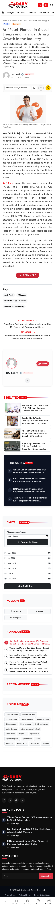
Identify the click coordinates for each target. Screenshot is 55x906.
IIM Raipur (9, 744)
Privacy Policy (10, 895)
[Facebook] (4, 800)
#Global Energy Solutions (15, 301)
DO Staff (12, 372)
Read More (27, 275)
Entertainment (25, 724)
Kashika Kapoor (43, 719)
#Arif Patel (8, 295)
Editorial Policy (25, 895)
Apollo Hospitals (12, 739)
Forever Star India (29, 714)
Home (5, 21)
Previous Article (29, 321)
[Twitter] (10, 800)
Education (44, 13)
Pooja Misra (10, 734)
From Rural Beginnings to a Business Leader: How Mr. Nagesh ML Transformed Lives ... (27, 325)
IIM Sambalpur (11, 724)
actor (38, 739)
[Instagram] (16, 800)
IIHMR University (41, 724)
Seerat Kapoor (11, 719)
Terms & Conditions (42, 895)
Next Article (26, 332)
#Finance (22, 295)
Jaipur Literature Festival (30, 729)
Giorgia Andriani (27, 719)
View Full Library (27, 586)
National (32, 13)
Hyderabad (34, 734)
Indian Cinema (11, 729)
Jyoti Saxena (27, 739)
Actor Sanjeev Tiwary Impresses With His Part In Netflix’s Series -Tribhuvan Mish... (27, 337)
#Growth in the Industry (14, 306)
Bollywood (22, 734)
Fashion (46, 744)
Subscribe (46, 876)
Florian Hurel (22, 744)
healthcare (35, 744)
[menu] (3, 5)
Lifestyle (10, 13)
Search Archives (28, 542)
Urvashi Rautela (12, 714)
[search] (51, 5)
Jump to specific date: (16, 532)
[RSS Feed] (27, 380)
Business (21, 13)
